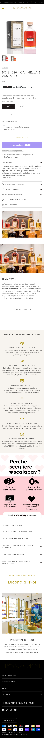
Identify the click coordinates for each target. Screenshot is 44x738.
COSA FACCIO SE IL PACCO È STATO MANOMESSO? (16, 562)
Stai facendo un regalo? (15, 199)
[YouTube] (15, 710)
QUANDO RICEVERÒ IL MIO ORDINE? (17, 532)
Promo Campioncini (12, 189)
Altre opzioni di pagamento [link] (12, 151)
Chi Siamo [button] (6, 694)
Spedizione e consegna (14, 184)
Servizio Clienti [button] (8, 681)
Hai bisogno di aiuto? (13, 194)
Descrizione (7, 162)
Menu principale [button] (9, 675)
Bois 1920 (5, 67)
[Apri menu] (5, 8)
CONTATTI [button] (5, 688)
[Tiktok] (7, 710)
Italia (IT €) (8, 720)
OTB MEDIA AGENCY (19, 734)
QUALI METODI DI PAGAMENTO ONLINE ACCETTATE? (18, 546)
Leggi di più (6, 177)
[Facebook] (3, 710)
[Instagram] (11, 710)
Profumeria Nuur (10, 733)
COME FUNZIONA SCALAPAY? (13, 554)
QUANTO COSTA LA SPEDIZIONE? (15, 538)
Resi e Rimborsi (10, 205)
